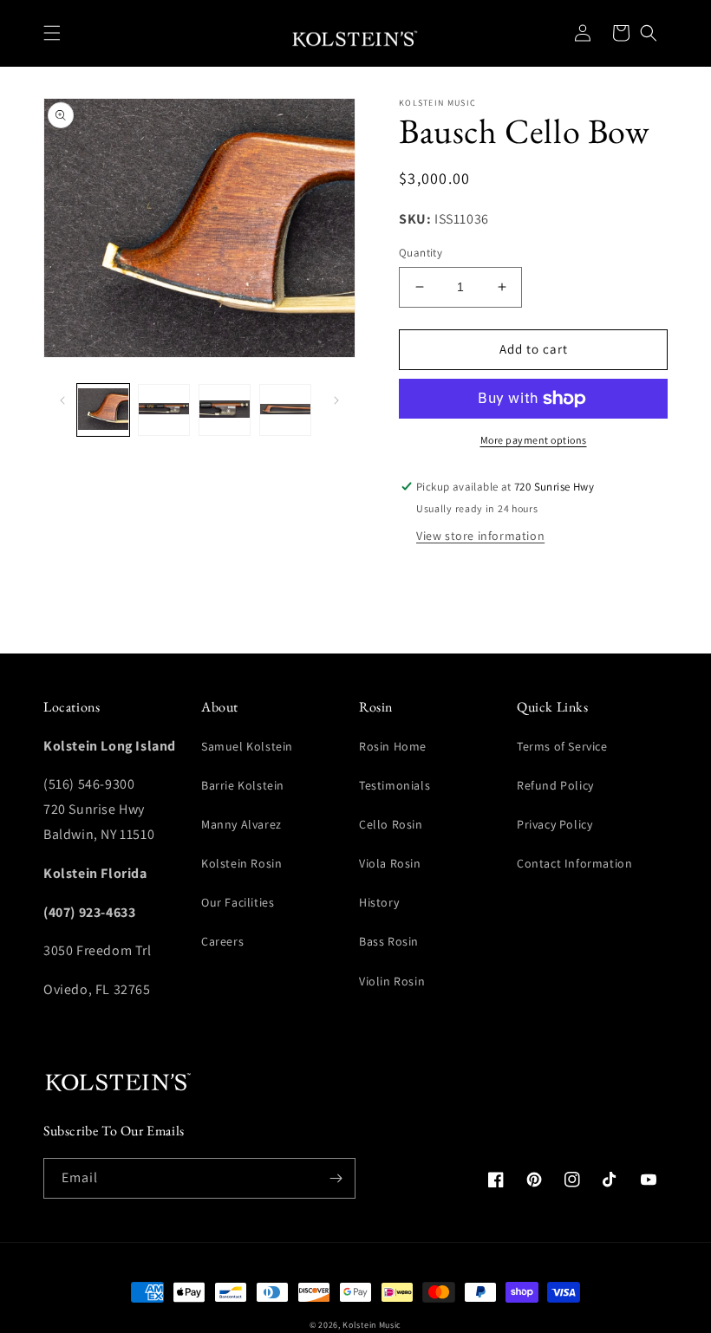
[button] (52, 33)
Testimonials (394, 785)
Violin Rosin (392, 981)
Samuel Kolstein (247, 746)
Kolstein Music (371, 1324)
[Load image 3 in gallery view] (225, 410)
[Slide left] (62, 399)
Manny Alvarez (241, 824)
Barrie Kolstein (242, 785)
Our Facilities (237, 902)
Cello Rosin (391, 824)
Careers (222, 941)
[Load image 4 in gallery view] (285, 410)
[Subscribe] (335, 1178)
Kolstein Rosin (241, 863)
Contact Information (574, 863)
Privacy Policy (554, 824)
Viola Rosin (390, 863)
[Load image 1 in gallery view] (103, 410)
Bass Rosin (389, 941)
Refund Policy (555, 785)
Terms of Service (562, 746)
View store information (480, 535)
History (379, 902)
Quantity (420, 252)
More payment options (533, 439)
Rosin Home (393, 746)
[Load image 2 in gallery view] (164, 410)
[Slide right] (336, 399)
